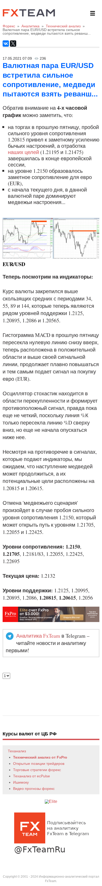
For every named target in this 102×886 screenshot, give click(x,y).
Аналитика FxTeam (38, 635)
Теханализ (17, 751)
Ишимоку (21, 782)
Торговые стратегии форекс (37, 770)
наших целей (23, 152)
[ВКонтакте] (6, 43)
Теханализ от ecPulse (31, 776)
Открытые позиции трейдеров (38, 763)
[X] (13, 43)
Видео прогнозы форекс (34, 788)
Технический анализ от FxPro (40, 757)
